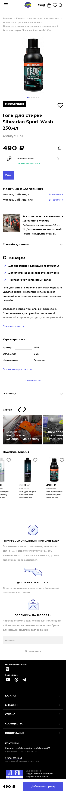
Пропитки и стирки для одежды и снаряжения (29, 26)
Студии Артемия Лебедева (39, 774)
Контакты (12, 743)
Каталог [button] (11, 695)
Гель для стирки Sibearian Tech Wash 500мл (16, 495)
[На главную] (27, 5)
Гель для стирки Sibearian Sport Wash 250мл (42, 495)
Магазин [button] (11, 705)
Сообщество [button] (14, 723)
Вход (41, 5)
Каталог (20, 18)
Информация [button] (14, 733)
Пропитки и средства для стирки (21, 22)
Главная (7, 18)
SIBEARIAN (13, 489)
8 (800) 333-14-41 (13, 758)
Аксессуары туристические (44, 18)
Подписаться (33, 651)
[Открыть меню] (6, 5)
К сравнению (33, 380)
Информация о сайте (37, 777)
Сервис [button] (10, 714)
